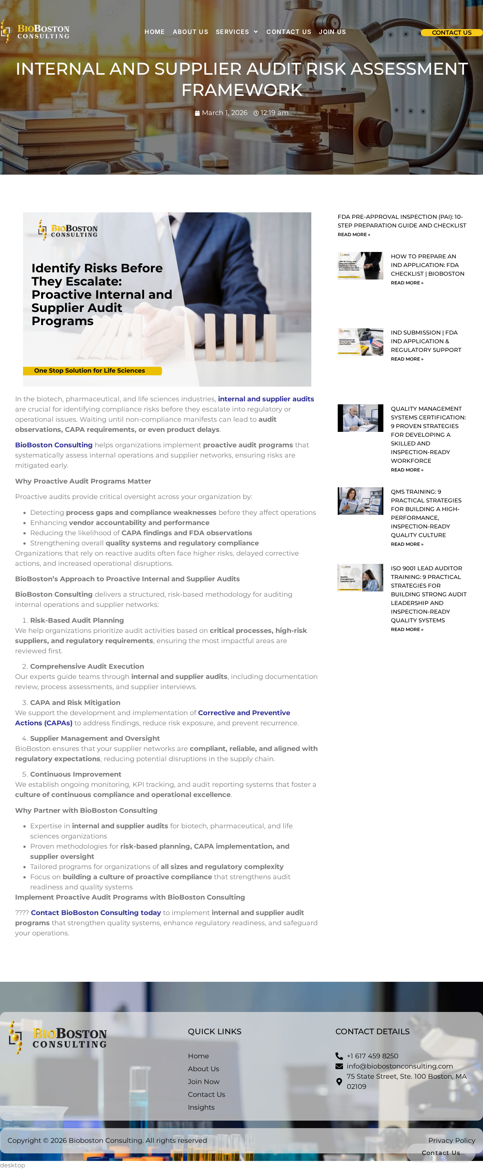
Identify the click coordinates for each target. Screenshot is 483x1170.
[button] (452, 32)
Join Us (332, 31)
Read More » (354, 234)
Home (155, 31)
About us (190, 31)
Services (232, 31)
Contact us (288, 31)
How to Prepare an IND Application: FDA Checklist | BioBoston (428, 265)
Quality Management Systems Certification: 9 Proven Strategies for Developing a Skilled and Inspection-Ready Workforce (428, 434)
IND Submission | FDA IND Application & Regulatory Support (426, 341)
